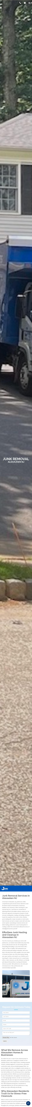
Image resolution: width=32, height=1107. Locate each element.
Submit (5, 1041)
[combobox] (16, 1028)
